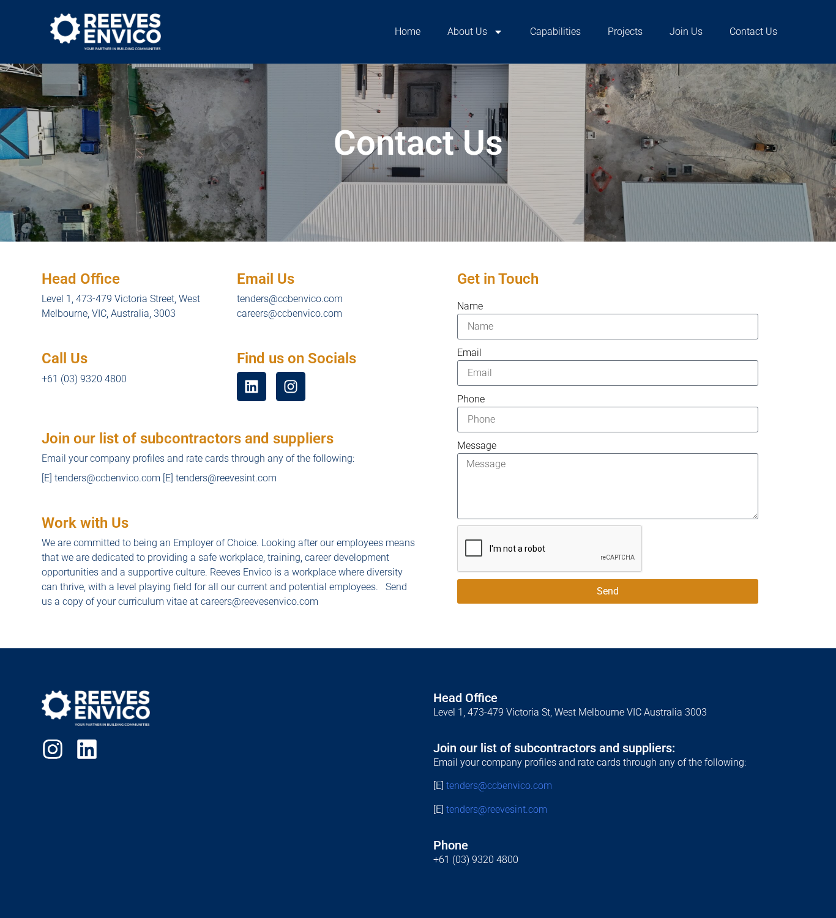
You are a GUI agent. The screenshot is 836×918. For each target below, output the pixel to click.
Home (407, 31)
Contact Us (753, 31)
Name (470, 306)
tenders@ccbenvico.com (499, 785)
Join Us (686, 31)
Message (476, 445)
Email (469, 352)
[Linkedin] (87, 749)
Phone (471, 399)
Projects (625, 31)
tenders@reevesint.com (496, 809)
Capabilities (555, 31)
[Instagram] (53, 749)
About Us (467, 31)
